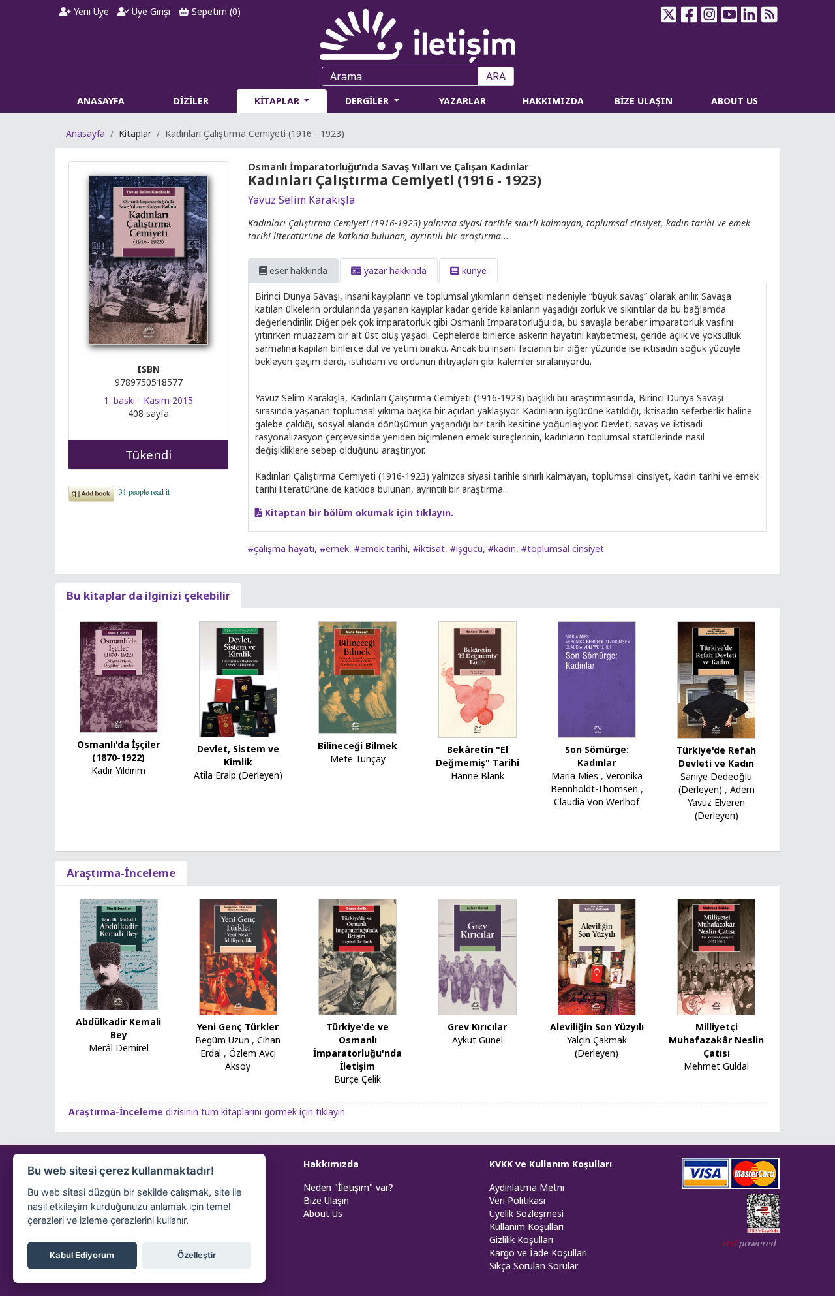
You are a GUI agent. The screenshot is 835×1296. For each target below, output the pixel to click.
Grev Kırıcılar (477, 1027)
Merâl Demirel (119, 1047)
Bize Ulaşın (326, 1200)
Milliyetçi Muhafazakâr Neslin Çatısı (716, 1040)
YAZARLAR (462, 101)
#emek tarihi (381, 548)
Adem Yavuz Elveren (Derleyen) (721, 802)
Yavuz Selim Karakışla (301, 200)
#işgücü (466, 548)
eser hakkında (297, 270)
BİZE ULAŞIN (644, 101)
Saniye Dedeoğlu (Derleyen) (715, 782)
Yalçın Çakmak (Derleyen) (597, 1046)
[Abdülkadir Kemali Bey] (119, 953)
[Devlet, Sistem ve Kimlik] (238, 678)
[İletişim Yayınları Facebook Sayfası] (689, 14)
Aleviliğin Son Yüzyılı (597, 1027)
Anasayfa (85, 133)
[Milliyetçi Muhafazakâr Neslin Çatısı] (716, 955)
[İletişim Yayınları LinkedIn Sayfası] (749, 14)
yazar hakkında (394, 270)
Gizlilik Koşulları (521, 1239)
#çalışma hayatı (281, 548)
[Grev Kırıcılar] (477, 955)
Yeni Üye (90, 11)
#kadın (502, 548)
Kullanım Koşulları (526, 1226)
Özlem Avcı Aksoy (250, 1059)
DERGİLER (368, 101)
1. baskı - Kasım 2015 (148, 400)
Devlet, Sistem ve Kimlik (238, 755)
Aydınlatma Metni (526, 1187)
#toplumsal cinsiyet (562, 548)
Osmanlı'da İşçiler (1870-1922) (118, 751)
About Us (322, 1213)
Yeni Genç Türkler (238, 1027)
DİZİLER (191, 101)
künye (473, 270)
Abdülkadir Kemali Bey (118, 1028)
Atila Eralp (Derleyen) (238, 775)
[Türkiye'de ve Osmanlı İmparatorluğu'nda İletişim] (357, 955)
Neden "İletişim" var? (348, 1187)
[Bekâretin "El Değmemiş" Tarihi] (477, 678)
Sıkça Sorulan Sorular (533, 1265)
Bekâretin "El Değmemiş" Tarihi (477, 756)
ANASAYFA (101, 101)
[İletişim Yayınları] (417, 32)
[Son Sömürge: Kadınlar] (597, 678)
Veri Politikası (517, 1200)
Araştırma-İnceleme (121, 872)
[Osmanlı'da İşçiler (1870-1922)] (119, 676)
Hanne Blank (477, 775)
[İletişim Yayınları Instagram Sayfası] (709, 14)
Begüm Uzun (222, 1040)
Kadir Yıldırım (118, 770)
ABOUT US (734, 101)
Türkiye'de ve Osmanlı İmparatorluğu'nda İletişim (357, 1046)
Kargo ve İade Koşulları (538, 1252)
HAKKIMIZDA (553, 101)
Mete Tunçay (358, 758)
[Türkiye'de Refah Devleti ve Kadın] (716, 678)
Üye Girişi (149, 11)
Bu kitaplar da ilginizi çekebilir (148, 595)
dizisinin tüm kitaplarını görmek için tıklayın (206, 1111)
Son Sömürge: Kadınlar (597, 756)
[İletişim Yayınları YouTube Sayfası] (729, 14)
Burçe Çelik (357, 1079)
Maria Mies (574, 775)
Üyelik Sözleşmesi (526, 1213)
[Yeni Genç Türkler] (238, 955)
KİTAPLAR (278, 101)
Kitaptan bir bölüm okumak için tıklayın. (357, 512)
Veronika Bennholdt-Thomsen (597, 782)
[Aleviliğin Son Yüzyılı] (597, 955)
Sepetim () (215, 11)
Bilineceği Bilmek (357, 745)
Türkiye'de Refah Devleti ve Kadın (716, 756)
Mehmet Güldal (716, 1066)
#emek (334, 548)
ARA (496, 76)
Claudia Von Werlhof (596, 801)
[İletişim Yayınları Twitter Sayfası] (669, 14)
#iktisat (429, 548)
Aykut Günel (477, 1040)
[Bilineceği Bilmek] (357, 676)
